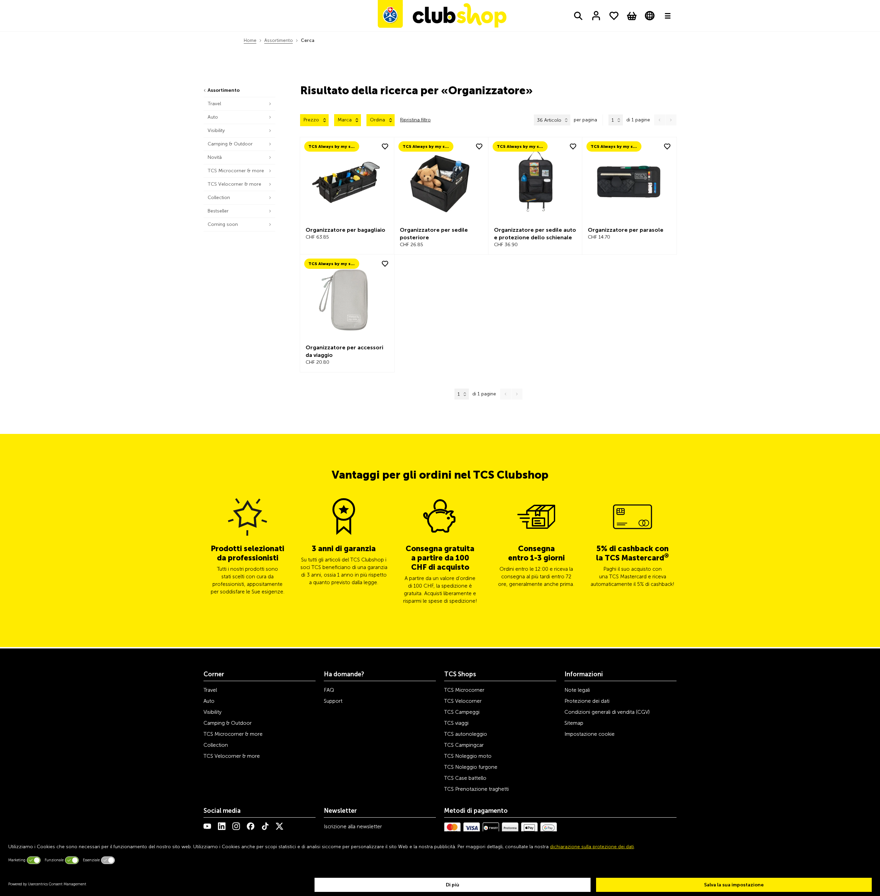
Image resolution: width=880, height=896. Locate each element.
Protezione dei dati (586, 701)
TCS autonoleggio (465, 734)
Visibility (212, 712)
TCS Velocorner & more (232, 756)
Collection (216, 745)
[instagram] (236, 826)
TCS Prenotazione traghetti (476, 789)
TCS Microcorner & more (233, 734)
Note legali (577, 690)
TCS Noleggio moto (468, 756)
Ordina (377, 120)
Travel (210, 690)
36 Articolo (549, 120)
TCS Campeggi (462, 712)
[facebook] (250, 826)
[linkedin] (222, 826)
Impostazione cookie (589, 734)
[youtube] (207, 826)
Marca (345, 120)
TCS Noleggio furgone (470, 767)
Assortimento (278, 40)
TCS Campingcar (464, 745)
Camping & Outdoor (228, 723)
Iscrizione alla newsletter (353, 826)
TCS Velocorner (463, 701)
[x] (279, 826)
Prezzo (311, 120)
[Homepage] (442, 15)
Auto (209, 701)
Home (250, 40)
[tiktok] (265, 826)
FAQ (329, 690)
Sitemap (573, 723)
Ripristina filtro (415, 120)
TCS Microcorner (464, 690)
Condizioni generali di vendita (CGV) (607, 712)
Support (333, 701)
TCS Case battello (465, 778)
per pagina (585, 120)
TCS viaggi (456, 723)
